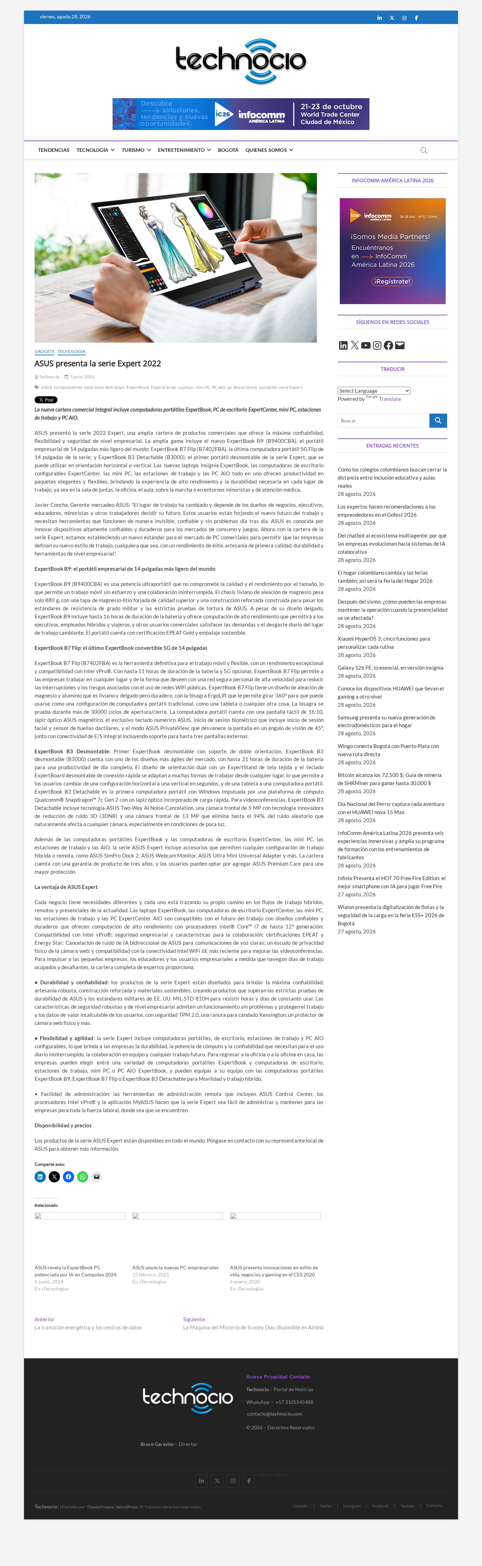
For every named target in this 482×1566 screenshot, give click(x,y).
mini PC (203, 387)
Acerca (254, 1377)
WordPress (126, 1506)
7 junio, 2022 (81, 376)
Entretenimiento (181, 150)
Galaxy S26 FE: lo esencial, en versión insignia (391, 667)
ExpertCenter (164, 387)
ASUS (46, 387)
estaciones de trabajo (104, 387)
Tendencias (54, 150)
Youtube (407, 1505)
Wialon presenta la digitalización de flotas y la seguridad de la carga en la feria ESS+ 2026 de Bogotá (391, 915)
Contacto (300, 1377)
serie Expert (290, 387)
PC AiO (219, 387)
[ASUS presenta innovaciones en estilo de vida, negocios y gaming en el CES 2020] (275, 1238)
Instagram (352, 1505)
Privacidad (276, 1377)
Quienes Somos (266, 150)
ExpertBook (137, 387)
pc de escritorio (242, 387)
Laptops (186, 387)
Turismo (133, 150)
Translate (390, 399)
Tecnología (92, 150)
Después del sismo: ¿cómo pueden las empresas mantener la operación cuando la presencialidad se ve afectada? (392, 609)
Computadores (68, 387)
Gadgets (44, 351)
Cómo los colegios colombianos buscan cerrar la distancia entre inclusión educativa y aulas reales (392, 477)
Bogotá (228, 150)
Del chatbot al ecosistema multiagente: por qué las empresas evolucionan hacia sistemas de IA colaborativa (392, 543)
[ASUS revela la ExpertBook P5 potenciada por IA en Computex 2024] (80, 1238)
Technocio (48, 376)
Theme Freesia (100, 1506)
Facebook (380, 1505)
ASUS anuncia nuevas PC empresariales (175, 1267)
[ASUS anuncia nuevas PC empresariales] (177, 1238)
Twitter (326, 1505)
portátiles (268, 387)
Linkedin (300, 1505)
